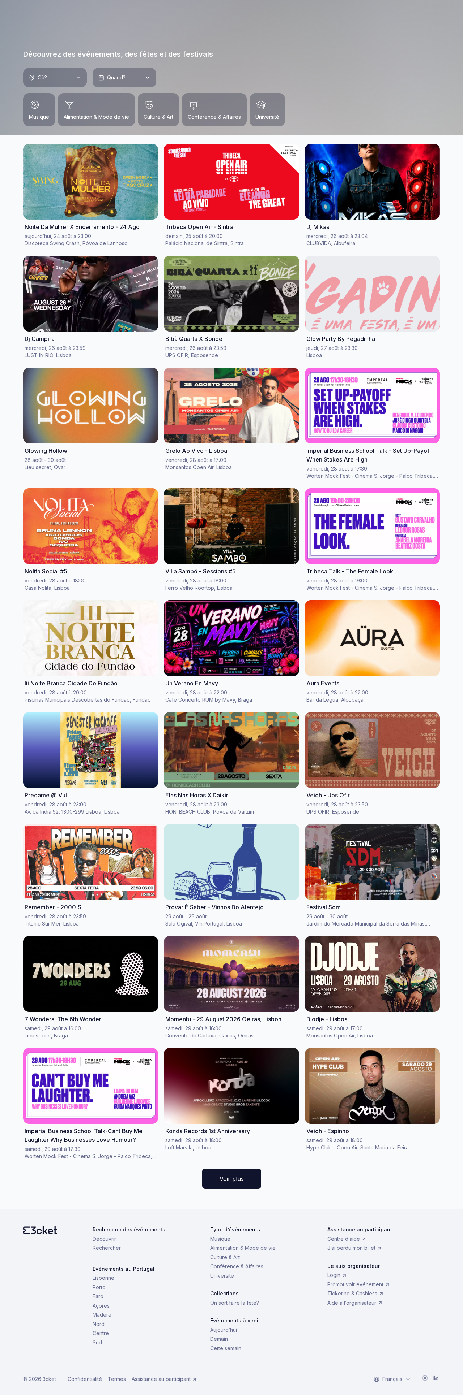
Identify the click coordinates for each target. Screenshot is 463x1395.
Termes (117, 1379)
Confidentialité (85, 1379)
